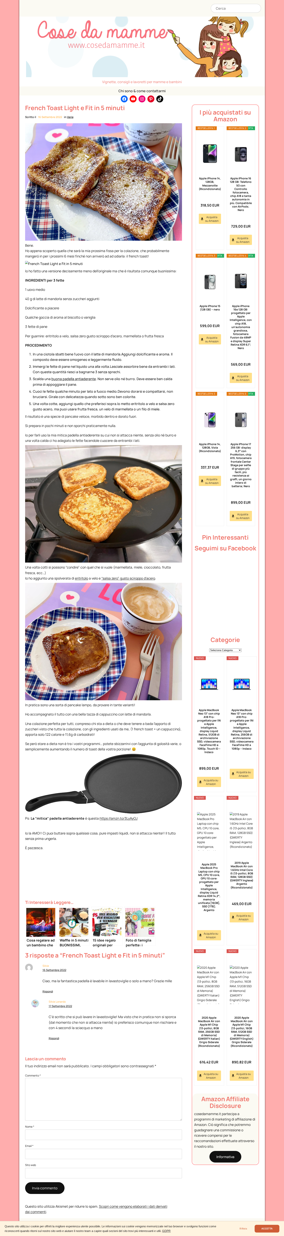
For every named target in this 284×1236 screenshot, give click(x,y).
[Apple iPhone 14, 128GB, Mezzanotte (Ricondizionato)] (210, 154)
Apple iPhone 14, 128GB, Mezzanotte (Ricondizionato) (210, 183)
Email (29, 1146)
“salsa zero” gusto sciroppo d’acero (128, 578)
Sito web (30, 1165)
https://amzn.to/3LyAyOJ (119, 818)
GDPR (166, 1231)
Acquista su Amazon (212, 219)
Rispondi (48, 991)
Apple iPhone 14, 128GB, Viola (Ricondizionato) (210, 447)
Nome (29, 1126)
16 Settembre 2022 (54, 970)
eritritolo (81, 578)
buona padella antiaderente (73, 378)
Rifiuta (243, 1228)
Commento (33, 1075)
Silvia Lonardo (57, 1001)
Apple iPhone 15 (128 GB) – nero (210, 307)
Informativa (225, 1156)
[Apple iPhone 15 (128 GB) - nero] (210, 281)
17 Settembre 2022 (60, 1006)
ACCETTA (267, 1228)
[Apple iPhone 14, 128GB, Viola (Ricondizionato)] (210, 419)
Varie (70, 117)
